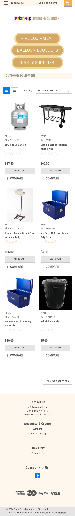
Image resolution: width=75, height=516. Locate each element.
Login (42, 2)
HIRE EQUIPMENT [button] (37, 38)
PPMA (8, 136)
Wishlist (37, 429)
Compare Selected (57, 381)
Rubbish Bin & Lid (50, 321)
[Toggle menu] (5, 5)
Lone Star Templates (55, 512)
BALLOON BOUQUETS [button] (37, 50)
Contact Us (37, 453)
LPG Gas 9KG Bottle (16, 144)
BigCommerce (24, 512)
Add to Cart (19, 170)
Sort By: (28, 90)
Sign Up (53, 2)
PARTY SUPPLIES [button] (37, 62)
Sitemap (42, 509)
